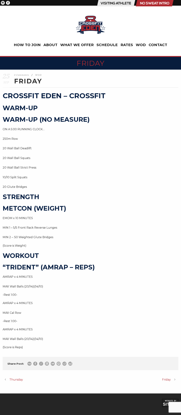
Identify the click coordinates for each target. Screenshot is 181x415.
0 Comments (21, 75)
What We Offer (77, 45)
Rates (127, 45)
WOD (141, 45)
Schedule (107, 45)
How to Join (27, 45)
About (50, 45)
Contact (158, 45)
